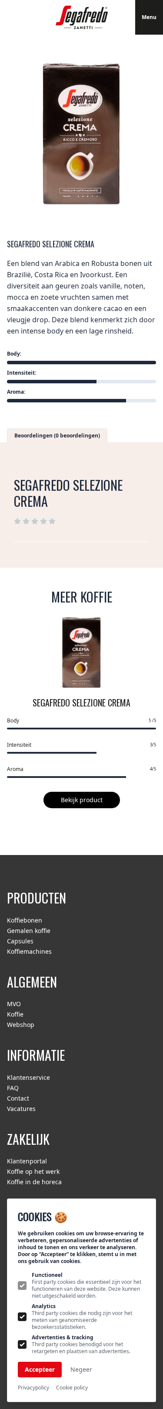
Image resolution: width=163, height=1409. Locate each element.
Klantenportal (27, 1161)
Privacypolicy (33, 1387)
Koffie (15, 1014)
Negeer (81, 1369)
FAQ (13, 1088)
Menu (149, 17)
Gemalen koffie (28, 930)
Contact (18, 1098)
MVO (14, 1004)
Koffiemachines (29, 951)
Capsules (20, 941)
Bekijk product (82, 800)
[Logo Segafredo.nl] (81, 17)
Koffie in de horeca (34, 1182)
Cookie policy (72, 1387)
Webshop (20, 1024)
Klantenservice (28, 1077)
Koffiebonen (24, 920)
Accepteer (40, 1369)
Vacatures (21, 1109)
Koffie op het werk (33, 1171)
